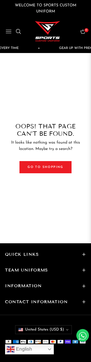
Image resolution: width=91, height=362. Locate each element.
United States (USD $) (44, 330)
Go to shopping (45, 167)
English (23, 349)
